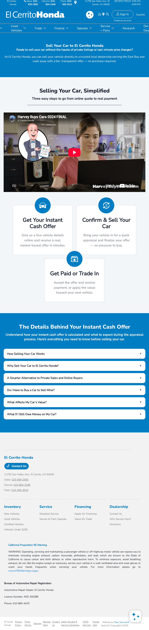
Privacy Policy (18, 623)
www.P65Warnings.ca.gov (23, 570)
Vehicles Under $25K (16, 529)
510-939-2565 (20, 479)
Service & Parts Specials (53, 519)
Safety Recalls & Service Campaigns (70, 623)
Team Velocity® (121, 622)
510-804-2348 (21, 485)
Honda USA (96, 623)
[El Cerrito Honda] (35, 14)
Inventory (12, 506)
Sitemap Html (47, 623)
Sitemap (37, 623)
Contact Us (19, 466)
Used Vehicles (12, 519)
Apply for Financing (85, 514)
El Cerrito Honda (8, 623)
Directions (115, 524)
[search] (107, 14)
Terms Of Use (28, 623)
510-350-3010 (19, 490)
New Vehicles (11, 514)
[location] (75, 3)
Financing (82, 506)
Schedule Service (49, 514)
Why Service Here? (120, 519)
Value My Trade (83, 519)
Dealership (119, 506)
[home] (100, 14)
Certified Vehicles (14, 524)
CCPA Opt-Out (87, 623)
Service (45, 506)
